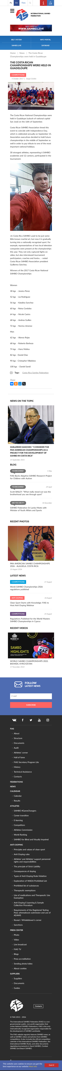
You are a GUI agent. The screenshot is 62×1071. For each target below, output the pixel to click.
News (22, 53)
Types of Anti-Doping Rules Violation (30, 876)
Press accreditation (22, 959)
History (17, 767)
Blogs (16, 954)
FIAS (12, 729)
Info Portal (45, 40)
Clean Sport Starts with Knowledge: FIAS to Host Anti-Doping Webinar (29, 604)
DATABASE (46, 45)
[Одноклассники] (16, 383)
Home (13, 53)
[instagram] (47, 720)
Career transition (21, 816)
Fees (24, 3)
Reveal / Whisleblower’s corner (27, 920)
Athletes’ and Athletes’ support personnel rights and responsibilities (32, 860)
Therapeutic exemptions (24, 891)
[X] (24, 383)
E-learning (18, 820)
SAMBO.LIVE (16, 45)
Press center (16, 930)
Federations (16, 782)
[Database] (50, 3)
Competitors (19, 825)
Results (17, 801)
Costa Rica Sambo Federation (35, 373)
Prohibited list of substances (26, 886)
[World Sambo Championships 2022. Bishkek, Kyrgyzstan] (31, 645)
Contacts (18, 777)
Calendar (15, 791)
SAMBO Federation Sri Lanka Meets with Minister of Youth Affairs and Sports (28, 509)
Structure (18, 738)
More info (33, 1067)
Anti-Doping (16, 845)
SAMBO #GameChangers (25, 811)
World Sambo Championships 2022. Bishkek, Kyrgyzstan (29, 662)
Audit (16, 748)
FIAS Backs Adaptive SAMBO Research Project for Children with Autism (31, 477)
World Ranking (20, 835)
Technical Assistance (23, 772)
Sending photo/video (23, 964)
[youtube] (39, 720)
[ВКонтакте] (12, 383)
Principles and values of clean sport (29, 850)
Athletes (14, 806)
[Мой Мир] (20, 383)
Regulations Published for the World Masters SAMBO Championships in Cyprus (30, 620)
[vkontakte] (14, 720)
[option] (31, 433)
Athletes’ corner (21, 753)
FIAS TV (17, 949)
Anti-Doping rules (22, 854)
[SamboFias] (16, 1005)
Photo (16, 935)
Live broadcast (20, 945)
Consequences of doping (25, 871)
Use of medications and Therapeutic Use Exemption (32, 896)
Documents (19, 743)
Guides (17, 988)
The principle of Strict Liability (27, 867)
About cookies (20, 969)
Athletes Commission (23, 830)
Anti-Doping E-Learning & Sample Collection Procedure (29, 904)
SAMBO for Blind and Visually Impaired (31, 840)
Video (16, 940)
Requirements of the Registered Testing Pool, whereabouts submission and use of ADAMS (32, 912)
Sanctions (18, 925)
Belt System (16, 40)
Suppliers (15, 974)
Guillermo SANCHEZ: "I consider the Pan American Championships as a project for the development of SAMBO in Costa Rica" (29, 451)
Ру (11, 3)
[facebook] (22, 720)
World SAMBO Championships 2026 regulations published (26, 588)
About (16, 734)
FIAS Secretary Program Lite (26, 762)
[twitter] (31, 720)
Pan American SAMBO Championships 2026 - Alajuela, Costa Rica (30, 565)
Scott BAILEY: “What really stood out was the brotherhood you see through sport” (30, 493)
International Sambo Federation (40, 15)
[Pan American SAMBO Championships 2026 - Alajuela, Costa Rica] (31, 543)
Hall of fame (19, 758)
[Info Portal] (43, 3)
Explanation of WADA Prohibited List (30, 881)
